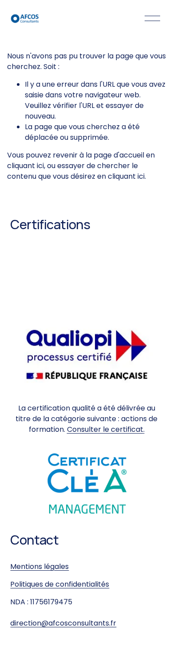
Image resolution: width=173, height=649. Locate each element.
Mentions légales (39, 566)
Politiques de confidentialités (59, 584)
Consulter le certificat (105, 429)
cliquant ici (25, 166)
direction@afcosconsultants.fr (63, 623)
